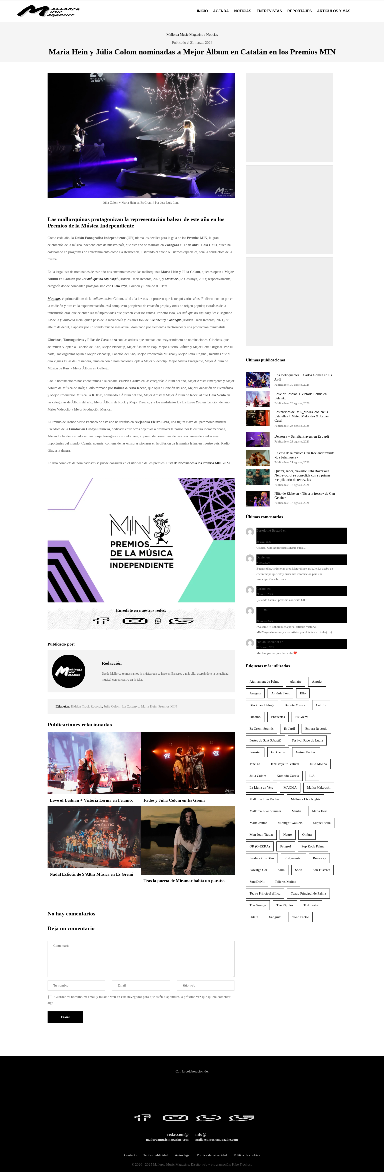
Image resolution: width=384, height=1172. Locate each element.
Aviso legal (182, 1155)
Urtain (254, 917)
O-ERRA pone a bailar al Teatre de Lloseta (301, 588)
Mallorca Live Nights (305, 799)
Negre (287, 834)
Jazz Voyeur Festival (285, 764)
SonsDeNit (257, 881)
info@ (216, 1137)
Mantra (297, 811)
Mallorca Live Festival (265, 799)
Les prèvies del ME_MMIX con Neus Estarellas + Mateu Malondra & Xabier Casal (301, 416)
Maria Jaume (258, 823)
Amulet (317, 681)
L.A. (312, 775)
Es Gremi (301, 717)
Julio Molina (318, 764)
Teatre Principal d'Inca (265, 893)
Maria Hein (149, 706)
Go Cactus (278, 752)
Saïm (281, 870)
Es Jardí (289, 728)
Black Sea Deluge (262, 705)
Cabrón (321, 705)
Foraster (255, 752)
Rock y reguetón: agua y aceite (292, 557)
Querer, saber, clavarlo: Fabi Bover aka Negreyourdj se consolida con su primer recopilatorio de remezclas (302, 475)
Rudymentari (293, 858)
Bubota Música (295, 705)
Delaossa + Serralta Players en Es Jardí (301, 436)
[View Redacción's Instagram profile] (93, 681)
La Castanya (130, 706)
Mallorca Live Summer (265, 811)
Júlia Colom (112, 706)
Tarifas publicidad (155, 1155)
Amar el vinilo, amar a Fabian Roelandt (311, 642)
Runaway (319, 858)
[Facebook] (101, 624)
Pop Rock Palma (313, 846)
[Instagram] (135, 624)
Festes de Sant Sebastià (265, 740)
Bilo (303, 693)
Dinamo (255, 717)
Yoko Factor (300, 917)
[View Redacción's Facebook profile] (93, 661)
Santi (259, 609)
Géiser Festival (306, 752)
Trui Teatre (311, 905)
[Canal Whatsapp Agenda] (180, 624)
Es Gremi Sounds (262, 728)
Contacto (130, 1155)
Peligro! (285, 846)
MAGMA (290, 787)
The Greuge (258, 905)
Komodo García (288, 775)
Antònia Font (280, 693)
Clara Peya (120, 286)
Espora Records (316, 728)
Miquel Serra (322, 823)
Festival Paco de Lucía (307, 740)
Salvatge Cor (258, 870)
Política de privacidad (212, 1155)
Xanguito (275, 917)
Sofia (298, 870)
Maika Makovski (318, 787)
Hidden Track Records (86, 706)
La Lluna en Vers (261, 787)
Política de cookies (247, 1155)
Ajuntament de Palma (264, 681)
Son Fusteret (321, 870)
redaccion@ (167, 1137)
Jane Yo (255, 764)
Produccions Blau (262, 858)
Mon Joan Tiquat (261, 834)
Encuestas (278, 717)
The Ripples (284, 905)
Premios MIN (167, 706)
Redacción (112, 663)
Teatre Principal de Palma (308, 893)
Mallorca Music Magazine (184, 34)
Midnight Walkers (290, 823)
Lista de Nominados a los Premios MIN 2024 (198, 463)
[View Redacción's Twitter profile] (93, 671)
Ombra (307, 834)
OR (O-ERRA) (260, 846)
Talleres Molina (285, 881)
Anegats (255, 693)
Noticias (212, 34)
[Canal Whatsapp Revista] (158, 624)
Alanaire (296, 681)
